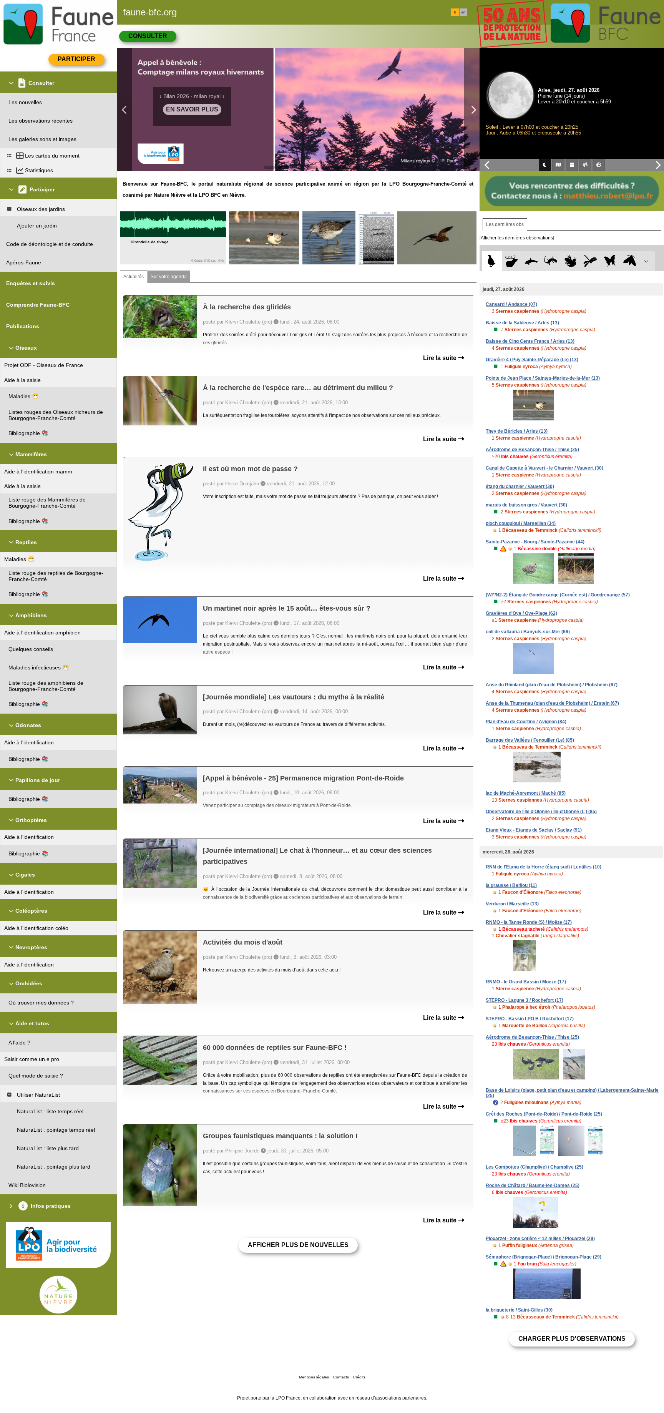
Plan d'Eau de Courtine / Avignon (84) (526, 721)
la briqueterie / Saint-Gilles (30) (519, 1310)
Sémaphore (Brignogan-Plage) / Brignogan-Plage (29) (543, 1257)
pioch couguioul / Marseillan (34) (521, 523)
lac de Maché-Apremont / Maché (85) (526, 793)
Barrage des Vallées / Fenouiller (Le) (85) (530, 740)
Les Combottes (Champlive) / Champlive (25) (534, 1167)
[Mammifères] (511, 261)
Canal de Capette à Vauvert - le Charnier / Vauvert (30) (544, 468)
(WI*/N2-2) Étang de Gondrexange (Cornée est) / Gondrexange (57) (558, 595)
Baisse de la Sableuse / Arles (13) (522, 322)
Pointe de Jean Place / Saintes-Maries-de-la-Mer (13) (543, 378)
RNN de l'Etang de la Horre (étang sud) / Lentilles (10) (543, 867)
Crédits (359, 1377)
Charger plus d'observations (572, 1338)
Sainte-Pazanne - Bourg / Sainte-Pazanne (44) (535, 542)
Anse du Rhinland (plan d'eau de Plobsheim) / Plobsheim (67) (552, 684)
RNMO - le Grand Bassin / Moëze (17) (526, 982)
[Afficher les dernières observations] (517, 238)
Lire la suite (440, 358)
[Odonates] (590, 261)
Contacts (341, 1377)
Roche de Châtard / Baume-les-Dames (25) (532, 1185)
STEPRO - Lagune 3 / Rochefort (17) (524, 1000)
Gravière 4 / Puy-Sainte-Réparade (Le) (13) (532, 359)
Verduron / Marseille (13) (512, 904)
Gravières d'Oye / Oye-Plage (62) (521, 613)
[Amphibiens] (570, 261)
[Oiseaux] (491, 261)
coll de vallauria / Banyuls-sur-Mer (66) (528, 631)
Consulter (147, 36)
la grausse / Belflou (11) (511, 885)
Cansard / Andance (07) (511, 304)
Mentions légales (314, 1377)
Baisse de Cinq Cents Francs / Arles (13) (530, 341)
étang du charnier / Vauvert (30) (520, 486)
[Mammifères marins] (531, 261)
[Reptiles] (551, 261)
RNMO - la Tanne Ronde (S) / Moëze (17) (529, 922)
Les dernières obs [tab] (505, 224)
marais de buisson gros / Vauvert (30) (526, 505)
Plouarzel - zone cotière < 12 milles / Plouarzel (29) (540, 1238)
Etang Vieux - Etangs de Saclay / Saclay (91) (534, 830)
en (463, 12)
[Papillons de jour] (610, 261)
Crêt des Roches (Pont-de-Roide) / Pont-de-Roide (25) (544, 1114)
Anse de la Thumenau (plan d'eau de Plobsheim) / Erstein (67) (552, 703)
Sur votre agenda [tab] (169, 276)
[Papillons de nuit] (629, 261)
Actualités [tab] (133, 276)
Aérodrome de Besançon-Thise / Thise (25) (532, 449)
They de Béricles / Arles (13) (517, 431)
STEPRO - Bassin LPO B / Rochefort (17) (530, 1018)
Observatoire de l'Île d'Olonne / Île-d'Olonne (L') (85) (541, 811)
